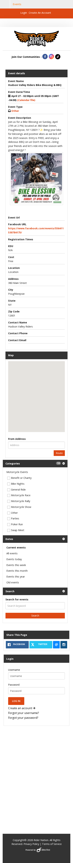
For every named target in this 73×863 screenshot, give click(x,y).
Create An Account (40, 12)
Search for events (16, 599)
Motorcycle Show (21, 507)
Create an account (20, 708)
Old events (12, 582)
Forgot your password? (23, 718)
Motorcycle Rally (20, 501)
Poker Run (17, 524)
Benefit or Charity (21, 478)
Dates (9, 539)
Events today (14, 559)
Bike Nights (17, 483)
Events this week (16, 565)
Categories (32, 463)
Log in (16, 701)
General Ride (18, 489)
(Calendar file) (26, 100)
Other (14, 512)
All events (12, 553)
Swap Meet (17, 530)
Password (13, 684)
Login (23, 12)
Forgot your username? (23, 713)
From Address (17, 439)
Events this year (15, 576)
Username (14, 669)
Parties (15, 518)
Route (59, 453)
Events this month (17, 570)
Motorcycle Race (20, 495)
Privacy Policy (31, 844)
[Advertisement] (26, 752)
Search (9, 591)
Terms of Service (52, 844)
